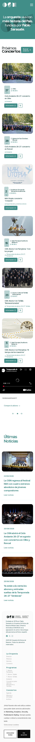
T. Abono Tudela (11, 674)
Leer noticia (8, 495)
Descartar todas (10, 734)
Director (9, 657)
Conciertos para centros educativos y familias (11, 684)
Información (10, 106)
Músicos (9, 659)
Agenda (8, 693)
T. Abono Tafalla (11, 677)
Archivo (8, 699)
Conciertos (11, 690)
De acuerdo (24, 734)
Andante (9, 679)
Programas (11, 668)
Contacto (9, 664)
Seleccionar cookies (11, 725)
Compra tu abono (11, 406)
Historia (8, 661)
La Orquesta (11, 654)
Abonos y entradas (9, 696)
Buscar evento (26, 50)
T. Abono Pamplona (9, 671)
